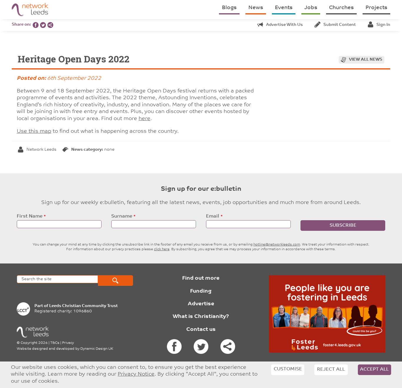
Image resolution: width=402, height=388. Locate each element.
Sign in (383, 25)
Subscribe (343, 225)
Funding (201, 291)
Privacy (68, 343)
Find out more (201, 278)
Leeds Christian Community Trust (83, 306)
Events (284, 8)
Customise (288, 369)
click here (162, 249)
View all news (365, 59)
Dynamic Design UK (96, 349)
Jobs (310, 8)
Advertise (201, 304)
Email (212, 216)
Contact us (201, 329)
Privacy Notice (136, 374)
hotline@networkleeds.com (276, 244)
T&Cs (54, 343)
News (255, 8)
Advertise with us (284, 25)
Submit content (339, 25)
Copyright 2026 (34, 343)
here (144, 119)
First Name (29, 216)
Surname (121, 216)
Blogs (229, 8)
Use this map (34, 131)
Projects (376, 8)
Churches (341, 8)
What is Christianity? (201, 316)
